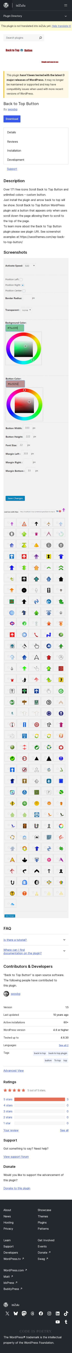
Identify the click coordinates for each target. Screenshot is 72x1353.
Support (12, 169)
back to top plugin (58, 1053)
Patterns (43, 1228)
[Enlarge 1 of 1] (64, 263)
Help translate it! (61, 25)
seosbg (12, 109)
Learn (7, 1240)
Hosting (8, 1222)
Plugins (42, 1222)
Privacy (8, 1228)
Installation (14, 150)
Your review (11, 1130)
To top (57, 1060)
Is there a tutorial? (15, 940)
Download (12, 118)
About (7, 1210)
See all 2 (64, 1045)
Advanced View (13, 1070)
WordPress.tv (13, 1259)
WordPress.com (15, 1270)
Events (42, 1246)
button (48, 1060)
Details (11, 132)
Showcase (44, 1210)
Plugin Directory (12, 15)
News (7, 1216)
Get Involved (46, 1240)
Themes (43, 1216)
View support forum (16, 1156)
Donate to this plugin (16, 1188)
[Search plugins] (40, 37)
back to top (40, 1053)
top (65, 1060)
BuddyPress (13, 1289)
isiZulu (15, 1305)
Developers (10, 1252)
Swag (43, 1259)
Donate (44, 1252)
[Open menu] (66, 5)
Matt (8, 1276)
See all (64, 1130)
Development (15, 159)
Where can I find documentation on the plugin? (22, 951)
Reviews (12, 141)
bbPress (10, 1282)
